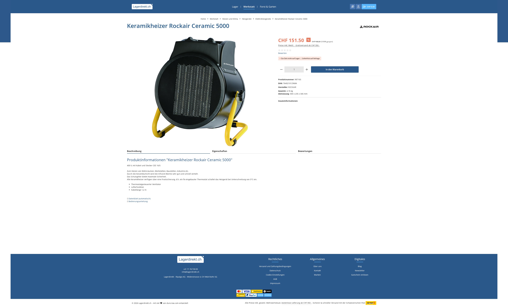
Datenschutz (275, 270)
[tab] (168, 151)
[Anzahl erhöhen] (307, 69)
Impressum (275, 283)
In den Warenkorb (335, 69)
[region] (200, 91)
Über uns (317, 266)
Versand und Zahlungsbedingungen (275, 266)
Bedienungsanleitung (138, 201)
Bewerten (282, 53)
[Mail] (3, 202)
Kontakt (317, 270)
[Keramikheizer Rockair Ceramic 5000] (200, 91)
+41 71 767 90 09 (190, 269)
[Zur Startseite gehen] (142, 6)
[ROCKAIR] (369, 26)
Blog (360, 266)
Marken (317, 275)
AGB (275, 279)
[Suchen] (352, 6)
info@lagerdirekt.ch (190, 272)
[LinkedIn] (3, 191)
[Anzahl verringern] (281, 69)
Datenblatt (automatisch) (140, 198)
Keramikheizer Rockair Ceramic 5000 (291, 19)
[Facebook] (3, 186)
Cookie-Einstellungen (275, 275)
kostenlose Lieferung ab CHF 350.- (297, 303)
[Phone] (3, 197)
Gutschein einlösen (359, 275)
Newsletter (360, 270)
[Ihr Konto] (358, 6)
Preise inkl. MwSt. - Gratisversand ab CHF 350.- (299, 45)
